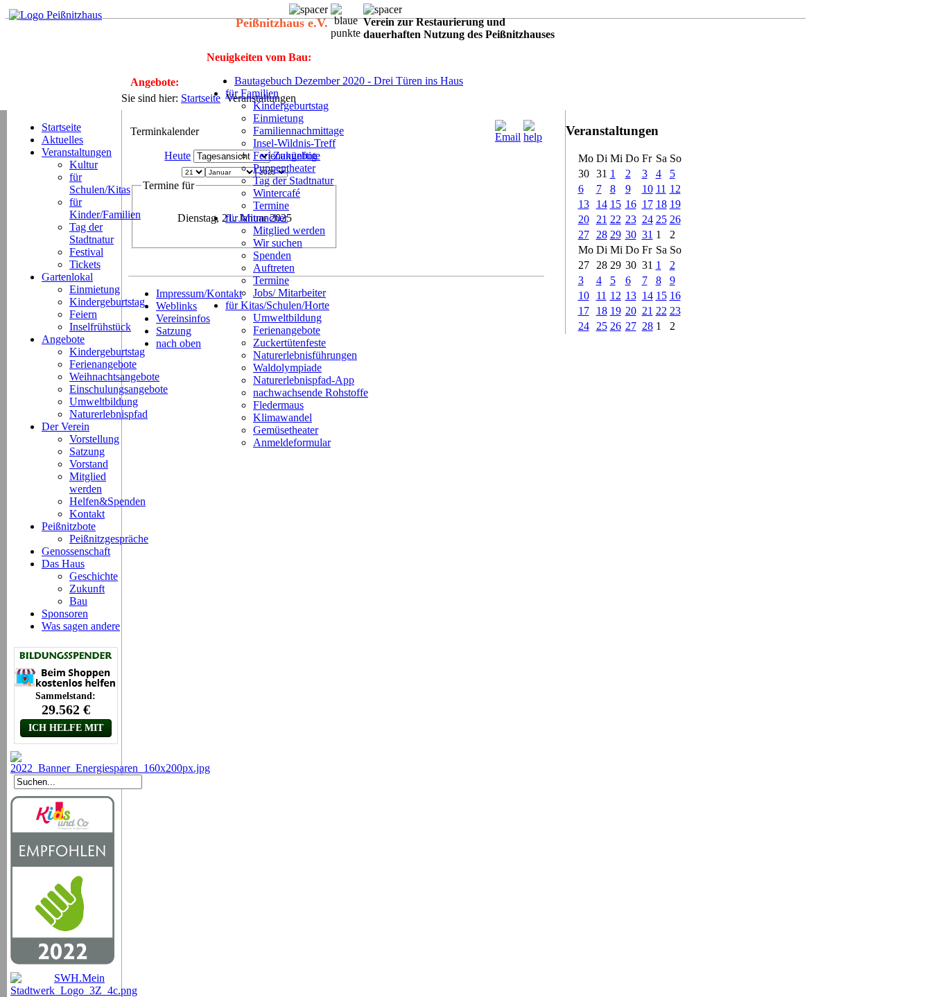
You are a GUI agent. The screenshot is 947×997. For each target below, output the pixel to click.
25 (661, 219)
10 (647, 189)
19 (675, 204)
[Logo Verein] (55, 15)
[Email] (508, 137)
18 (661, 204)
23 (630, 219)
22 (615, 219)
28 (601, 234)
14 (601, 204)
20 (583, 219)
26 (675, 219)
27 (583, 234)
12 (675, 189)
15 (615, 204)
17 (647, 204)
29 (615, 234)
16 (630, 204)
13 (583, 204)
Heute (177, 155)
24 (647, 219)
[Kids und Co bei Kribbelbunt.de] (62, 961)
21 (601, 219)
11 (661, 189)
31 (647, 234)
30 (630, 234)
